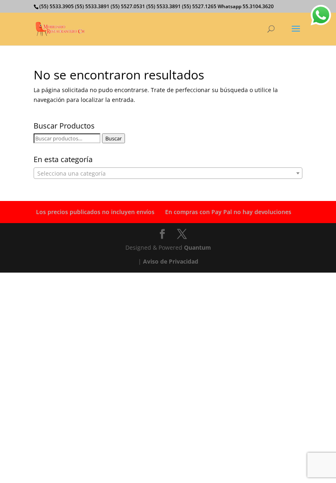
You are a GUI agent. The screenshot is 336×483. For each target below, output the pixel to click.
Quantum (197, 247)
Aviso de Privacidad (170, 261)
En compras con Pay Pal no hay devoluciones (228, 212)
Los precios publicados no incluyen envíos (95, 212)
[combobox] (168, 173)
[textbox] (168, 173)
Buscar (113, 138)
